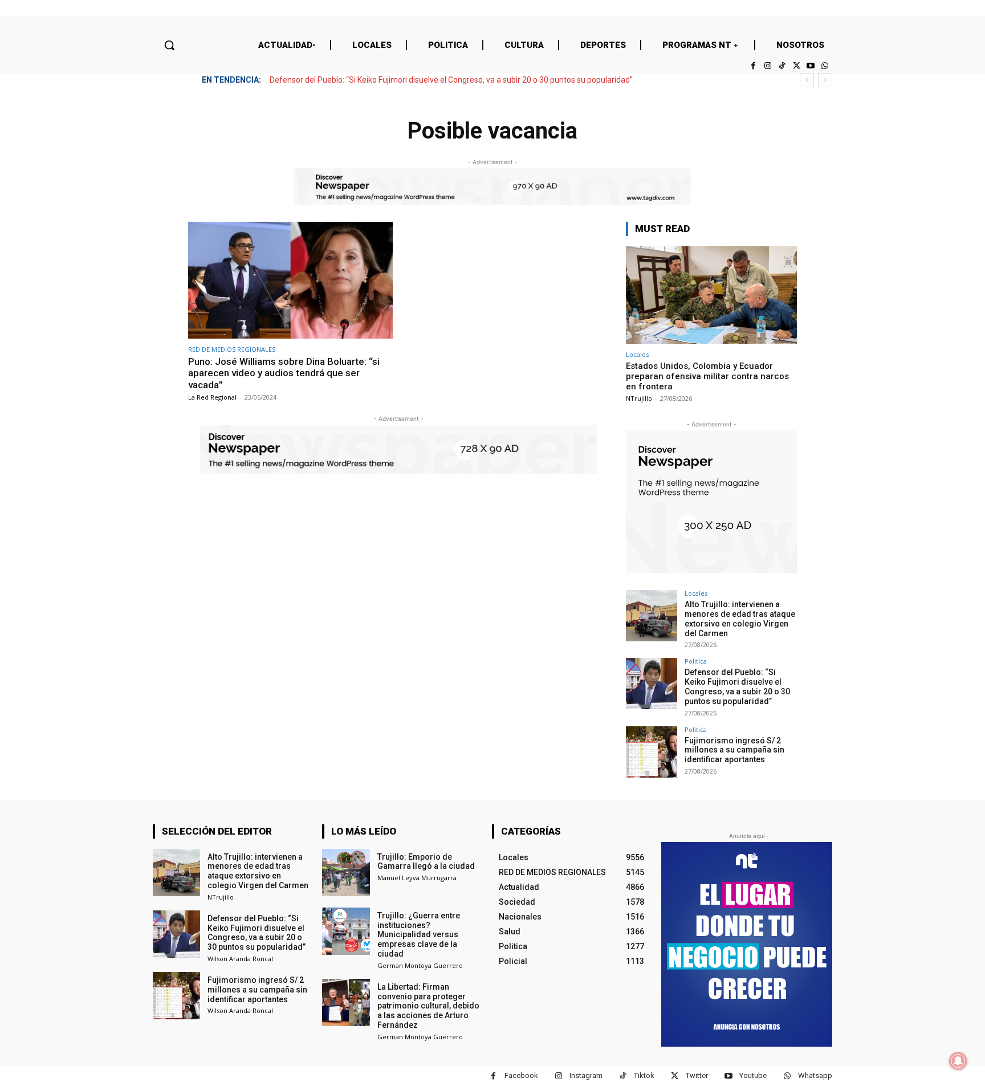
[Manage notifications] (958, 1061)
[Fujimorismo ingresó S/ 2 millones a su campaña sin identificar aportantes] (651, 752)
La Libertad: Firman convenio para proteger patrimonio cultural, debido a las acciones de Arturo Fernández (428, 1006)
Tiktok (644, 1075)
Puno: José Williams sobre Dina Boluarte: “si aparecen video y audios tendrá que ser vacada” (284, 373)
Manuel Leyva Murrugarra (417, 877)
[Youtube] (811, 66)
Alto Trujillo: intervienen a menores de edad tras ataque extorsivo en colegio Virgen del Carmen (740, 618)
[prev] (807, 80)
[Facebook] (753, 66)
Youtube (753, 1075)
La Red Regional (212, 397)
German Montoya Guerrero (420, 965)
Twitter (697, 1075)
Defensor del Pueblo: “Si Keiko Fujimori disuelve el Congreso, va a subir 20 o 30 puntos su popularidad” (451, 79)
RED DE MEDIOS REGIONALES (231, 349)
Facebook (521, 1075)
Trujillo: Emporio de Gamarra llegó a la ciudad (426, 861)
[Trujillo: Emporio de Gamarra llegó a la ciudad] (345, 872)
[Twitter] (796, 66)
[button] (169, 45)
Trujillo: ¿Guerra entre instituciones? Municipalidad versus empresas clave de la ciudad (418, 934)
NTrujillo (639, 398)
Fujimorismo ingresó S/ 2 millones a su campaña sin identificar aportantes (734, 750)
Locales (637, 354)
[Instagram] (767, 66)
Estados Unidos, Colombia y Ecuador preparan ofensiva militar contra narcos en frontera (707, 376)
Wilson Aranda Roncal (240, 958)
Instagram (586, 1075)
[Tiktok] (782, 66)
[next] (825, 80)
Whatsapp (815, 1075)
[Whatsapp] (825, 66)
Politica (696, 661)
